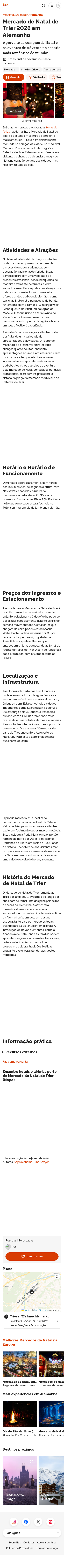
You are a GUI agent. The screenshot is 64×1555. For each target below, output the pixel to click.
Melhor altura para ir (23, 14)
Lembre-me (35, 1256)
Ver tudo (15, 111)
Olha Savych (41, 1162)
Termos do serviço (47, 1548)
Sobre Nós (15, 1542)
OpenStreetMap (41, 1310)
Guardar (16, 77)
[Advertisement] (32, 203)
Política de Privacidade (19, 1548)
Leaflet (27, 1310)
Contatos (28, 1542)
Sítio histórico (29, 69)
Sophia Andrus (23, 1162)
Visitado (39, 77)
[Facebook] (26, 1522)
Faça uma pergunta (15, 1061)
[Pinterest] (50, 1522)
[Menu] (54, 5)
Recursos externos (21, 1052)
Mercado (9, 69)
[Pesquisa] (43, 5)
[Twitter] (38, 1522)
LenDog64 (36, 121)
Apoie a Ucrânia (46, 1542)
